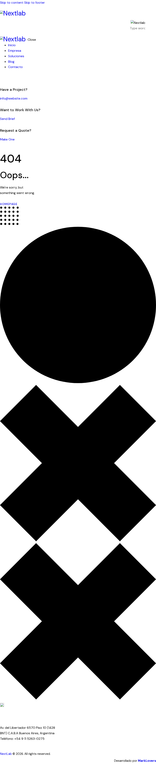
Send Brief (7, 119)
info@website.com (13, 98)
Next (3, 754)
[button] (153, 25)
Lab (9, 754)
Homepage (8, 204)
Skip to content (11, 2)
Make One (7, 139)
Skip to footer (34, 2)
